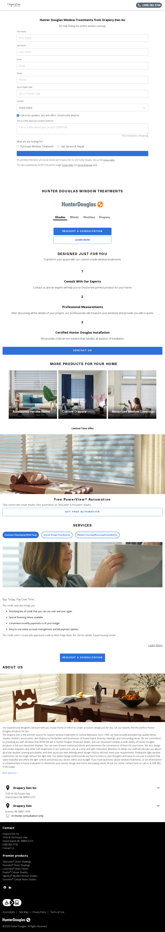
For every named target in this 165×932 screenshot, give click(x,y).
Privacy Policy (67, 165)
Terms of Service (85, 165)
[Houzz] (10, 887)
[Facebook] (5, 887)
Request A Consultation (82, 231)
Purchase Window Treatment (36, 146)
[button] (3, 5)
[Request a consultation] (82, 153)
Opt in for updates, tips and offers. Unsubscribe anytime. (50, 115)
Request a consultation (82, 658)
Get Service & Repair (72, 146)
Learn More (82, 240)
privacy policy (109, 160)
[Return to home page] (17, 5)
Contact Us (82, 351)
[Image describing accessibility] (12, 902)
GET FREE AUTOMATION (82, 512)
